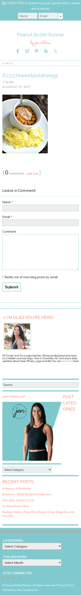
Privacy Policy (64, 585)
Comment (9, 231)
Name (7, 202)
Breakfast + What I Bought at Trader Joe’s (27, 494)
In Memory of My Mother (16, 488)
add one (32, 173)
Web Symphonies (27, 589)
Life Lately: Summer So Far (18, 500)
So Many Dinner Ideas (15, 506)
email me (67, 361)
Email (7, 217)
